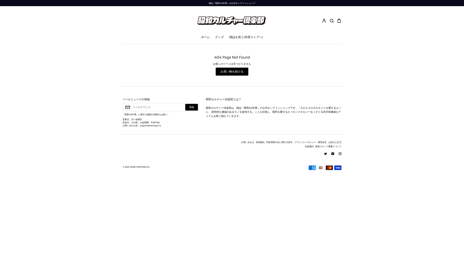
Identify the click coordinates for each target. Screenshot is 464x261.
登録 (191, 107)
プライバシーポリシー (305, 142)
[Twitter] (325, 153)
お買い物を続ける (232, 71)
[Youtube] (332, 153)
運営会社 (322, 142)
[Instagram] (340, 153)
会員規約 (309, 146)
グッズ (219, 37)
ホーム (205, 37)
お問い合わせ (247, 142)
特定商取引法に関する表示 (279, 142)
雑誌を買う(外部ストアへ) (246, 37)
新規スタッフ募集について (328, 146)
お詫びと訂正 (334, 142)
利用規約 (260, 142)
